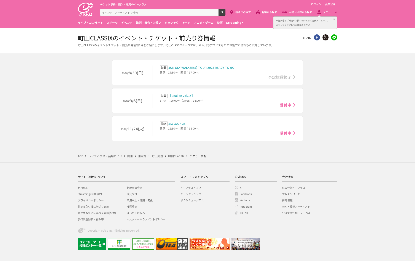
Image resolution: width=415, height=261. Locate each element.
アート (186, 23)
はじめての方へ (136, 213)
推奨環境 (132, 206)
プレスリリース (291, 194)
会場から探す (269, 12)
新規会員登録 (134, 187)
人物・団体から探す (300, 12)
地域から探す (243, 12)
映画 (220, 23)
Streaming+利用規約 (90, 194)
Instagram (246, 206)
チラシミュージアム (192, 200)
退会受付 (132, 194)
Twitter (325, 37)
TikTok (244, 213)
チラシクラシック (190, 194)
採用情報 (287, 200)
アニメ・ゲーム (204, 23)
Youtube (245, 200)
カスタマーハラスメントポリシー (146, 219)
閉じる (334, 19)
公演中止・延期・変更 (140, 200)
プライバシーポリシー (91, 200)
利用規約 (83, 187)
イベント (126, 23)
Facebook (246, 194)
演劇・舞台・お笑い (148, 23)
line (334, 37)
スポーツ (112, 23)
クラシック (172, 23)
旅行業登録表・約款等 (91, 219)
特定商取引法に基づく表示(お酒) (97, 213)
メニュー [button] (328, 12)
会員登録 (330, 4)
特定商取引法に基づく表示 (93, 206)
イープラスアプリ (190, 187)
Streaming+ (234, 23)
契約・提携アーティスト (296, 206)
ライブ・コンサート (90, 23)
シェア (317, 37)
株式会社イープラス (293, 187)
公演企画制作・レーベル (296, 213)
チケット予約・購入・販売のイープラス (123, 4)
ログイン (316, 4)
